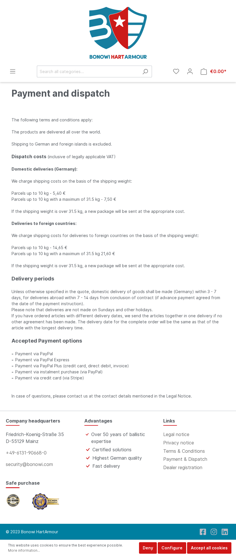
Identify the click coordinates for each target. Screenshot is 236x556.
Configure (171, 547)
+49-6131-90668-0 (26, 453)
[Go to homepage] (118, 33)
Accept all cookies (209, 547)
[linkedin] (224, 531)
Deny (148, 547)
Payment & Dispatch (185, 459)
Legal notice (176, 434)
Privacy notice (178, 443)
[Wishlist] (176, 71)
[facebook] (202, 531)
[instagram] (213, 531)
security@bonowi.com (29, 464)
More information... (24, 550)
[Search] (145, 71)
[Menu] (13, 71)
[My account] (190, 71)
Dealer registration (182, 467)
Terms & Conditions (184, 451)
